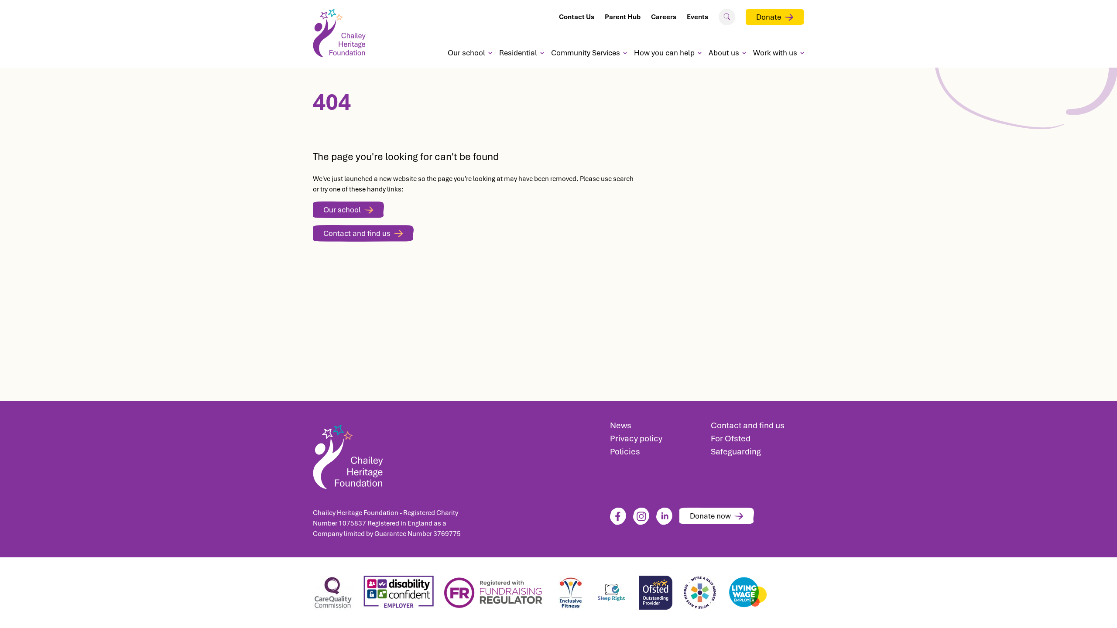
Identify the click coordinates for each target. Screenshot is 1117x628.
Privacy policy (636, 438)
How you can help (664, 53)
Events (697, 17)
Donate (768, 17)
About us (724, 53)
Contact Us (576, 17)
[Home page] (342, 33)
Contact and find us (357, 233)
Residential (518, 53)
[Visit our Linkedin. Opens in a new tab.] (664, 516)
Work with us (775, 53)
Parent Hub (623, 17)
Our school (466, 53)
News (620, 425)
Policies (625, 451)
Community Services (585, 53)
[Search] (727, 16)
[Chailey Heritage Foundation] (388, 454)
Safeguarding (736, 451)
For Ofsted (730, 438)
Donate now (710, 516)
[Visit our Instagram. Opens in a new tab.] (641, 516)
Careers (663, 17)
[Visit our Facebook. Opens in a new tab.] (618, 516)
